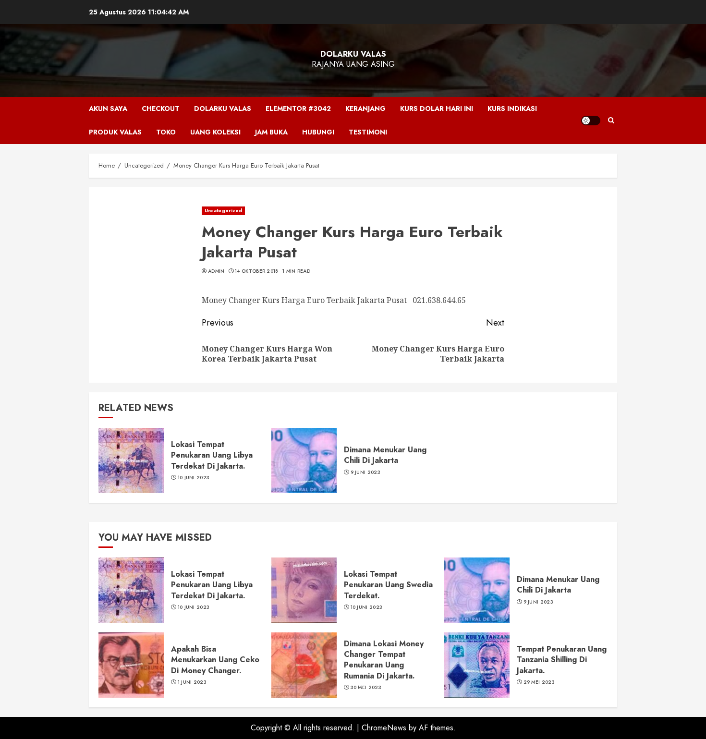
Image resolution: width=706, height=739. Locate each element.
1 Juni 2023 (192, 682)
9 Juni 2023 (365, 472)
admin (216, 271)
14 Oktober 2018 (257, 271)
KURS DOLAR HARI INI (436, 108)
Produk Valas (115, 132)
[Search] (611, 120)
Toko (166, 132)
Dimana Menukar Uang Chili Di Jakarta (385, 455)
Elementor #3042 (298, 108)
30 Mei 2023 (366, 687)
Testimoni (368, 132)
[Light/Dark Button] (590, 120)
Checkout (161, 108)
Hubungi (318, 132)
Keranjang (365, 108)
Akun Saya (108, 108)
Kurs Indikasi (512, 108)
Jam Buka (271, 132)
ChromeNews (384, 727)
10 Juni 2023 (194, 477)
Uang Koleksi (215, 132)
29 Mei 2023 (539, 682)
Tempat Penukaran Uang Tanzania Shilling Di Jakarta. (562, 659)
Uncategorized (223, 210)
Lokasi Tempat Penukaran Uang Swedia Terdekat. (388, 585)
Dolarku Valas (353, 54)
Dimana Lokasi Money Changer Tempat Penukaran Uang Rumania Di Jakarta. (384, 659)
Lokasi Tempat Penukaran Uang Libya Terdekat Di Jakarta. (212, 455)
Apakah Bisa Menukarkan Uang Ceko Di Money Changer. (215, 659)
